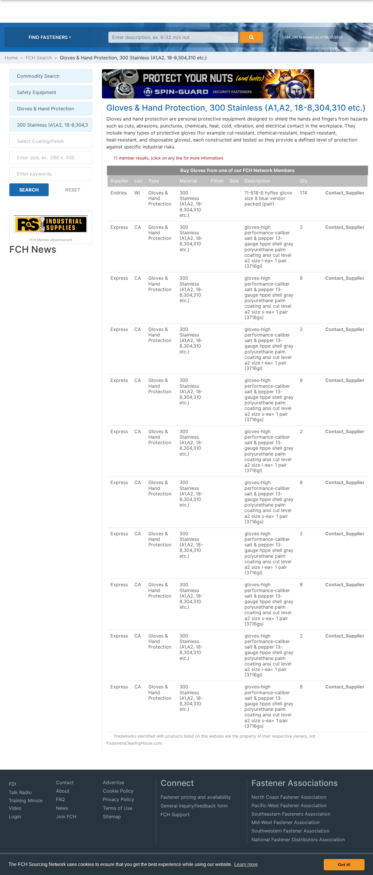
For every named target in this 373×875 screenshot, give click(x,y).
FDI (12, 784)
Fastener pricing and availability (196, 797)
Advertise (113, 782)
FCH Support (175, 814)
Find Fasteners (48, 37)
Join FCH (66, 816)
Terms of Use (117, 808)
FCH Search (39, 58)
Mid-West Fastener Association (285, 822)
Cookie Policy (118, 791)
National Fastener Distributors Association (298, 839)
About (62, 791)
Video (15, 808)
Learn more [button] (246, 864)
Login (15, 816)
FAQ (60, 799)
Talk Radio (20, 792)
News (62, 808)
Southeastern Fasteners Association (290, 814)
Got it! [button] (344, 864)
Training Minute (26, 800)
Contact (65, 782)
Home (11, 58)
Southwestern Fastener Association (290, 831)
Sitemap (112, 816)
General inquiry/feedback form (194, 806)
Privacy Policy (118, 799)
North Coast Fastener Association (288, 797)
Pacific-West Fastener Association (288, 805)
